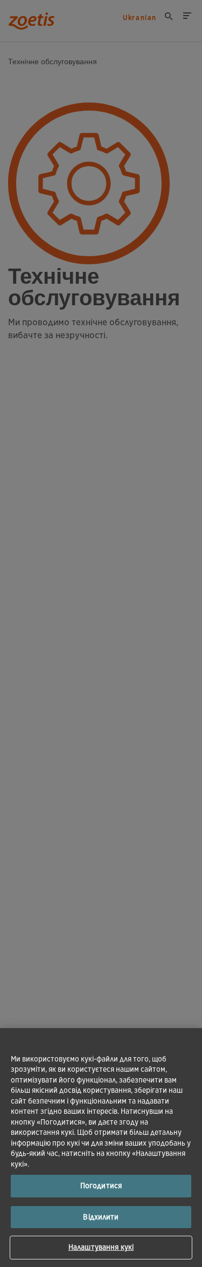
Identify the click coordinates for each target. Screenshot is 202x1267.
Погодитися (101, 1186)
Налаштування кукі (101, 1247)
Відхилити (101, 1217)
